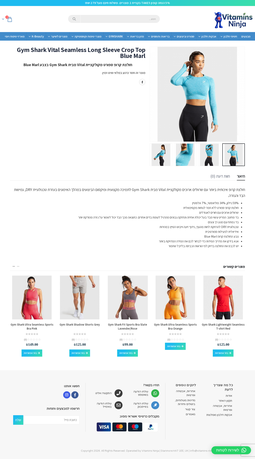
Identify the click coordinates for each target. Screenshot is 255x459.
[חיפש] (74, 19)
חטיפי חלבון (230, 36)
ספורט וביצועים (185, 36)
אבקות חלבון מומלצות (219, 415)
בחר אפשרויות (221, 352)
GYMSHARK (116, 36)
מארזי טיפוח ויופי (15, 36)
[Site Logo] (233, 19)
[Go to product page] (223, 297)
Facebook (142, 82)
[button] (240, 94)
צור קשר (190, 409)
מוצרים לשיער (59, 36)
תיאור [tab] (241, 176)
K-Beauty (38, 36)
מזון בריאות (137, 36)
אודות (229, 395)
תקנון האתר (225, 400)
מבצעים (245, 36)
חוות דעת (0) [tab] (220, 176)
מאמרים (190, 414)
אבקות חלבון (208, 36)
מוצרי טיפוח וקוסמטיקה (88, 36)
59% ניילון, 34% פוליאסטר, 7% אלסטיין (215, 203)
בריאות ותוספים (160, 36)
